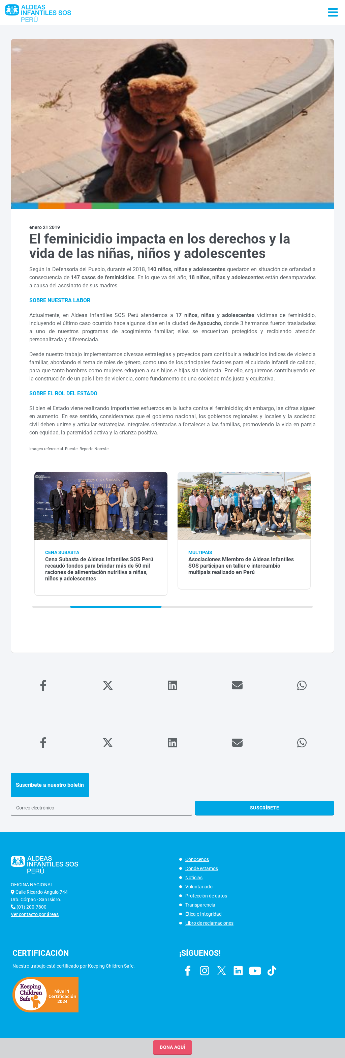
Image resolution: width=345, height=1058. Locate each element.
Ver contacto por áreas (35, 914)
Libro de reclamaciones (209, 923)
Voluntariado (199, 886)
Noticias (193, 877)
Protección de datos (206, 895)
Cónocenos (197, 859)
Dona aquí (172, 1047)
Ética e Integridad (203, 914)
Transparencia (200, 905)
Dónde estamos (201, 868)
